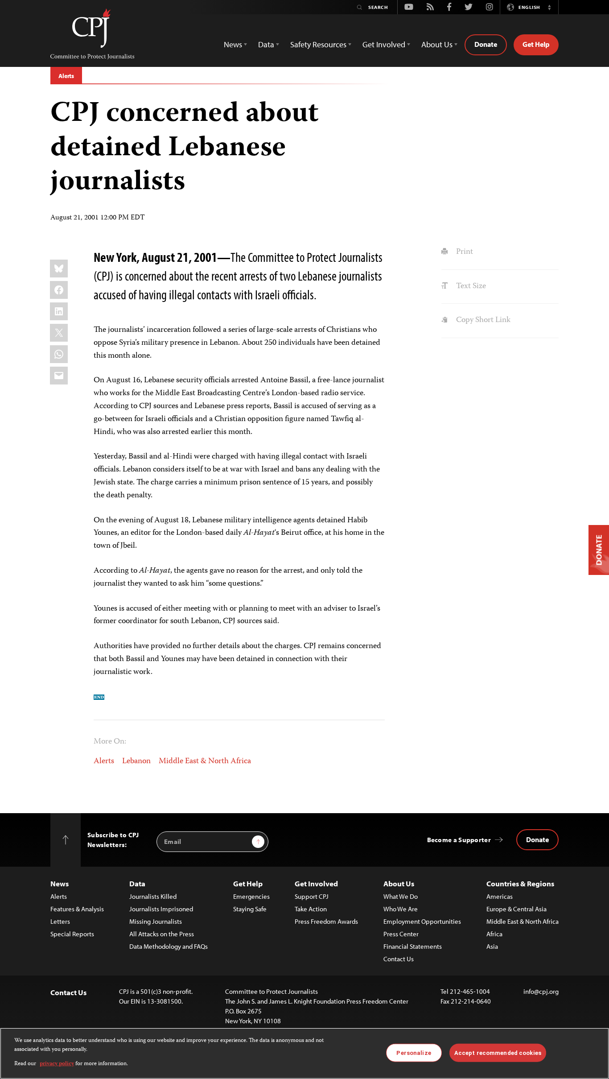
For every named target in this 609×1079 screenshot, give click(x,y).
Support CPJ (312, 896)
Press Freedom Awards (326, 921)
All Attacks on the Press (161, 934)
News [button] (233, 44)
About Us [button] (437, 44)
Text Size (470, 286)
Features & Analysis (77, 909)
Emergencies (251, 896)
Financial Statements (412, 946)
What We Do (400, 896)
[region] (304, 1053)
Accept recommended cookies (497, 1052)
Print (463, 252)
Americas (499, 896)
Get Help (536, 44)
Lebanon (136, 761)
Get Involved (316, 883)
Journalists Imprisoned (161, 909)
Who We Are (400, 909)
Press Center (401, 934)
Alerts (66, 76)
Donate (485, 44)
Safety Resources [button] (318, 44)
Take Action (311, 909)
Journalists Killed (153, 896)
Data (137, 883)
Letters (60, 921)
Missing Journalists (155, 921)
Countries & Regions (520, 883)
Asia (492, 946)
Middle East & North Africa (205, 761)
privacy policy (57, 1064)
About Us (398, 883)
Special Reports (72, 934)
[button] (549, 7)
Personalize (413, 1052)
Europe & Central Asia (516, 909)
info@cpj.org (541, 991)
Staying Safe (250, 909)
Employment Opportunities (422, 921)
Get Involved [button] (383, 44)
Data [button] (266, 44)
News (59, 883)
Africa (494, 934)
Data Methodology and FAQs (168, 946)
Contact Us (398, 959)
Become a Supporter (459, 839)
